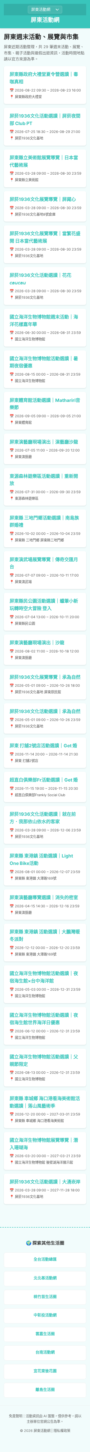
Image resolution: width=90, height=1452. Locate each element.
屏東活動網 (45, 19)
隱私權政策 (62, 1431)
